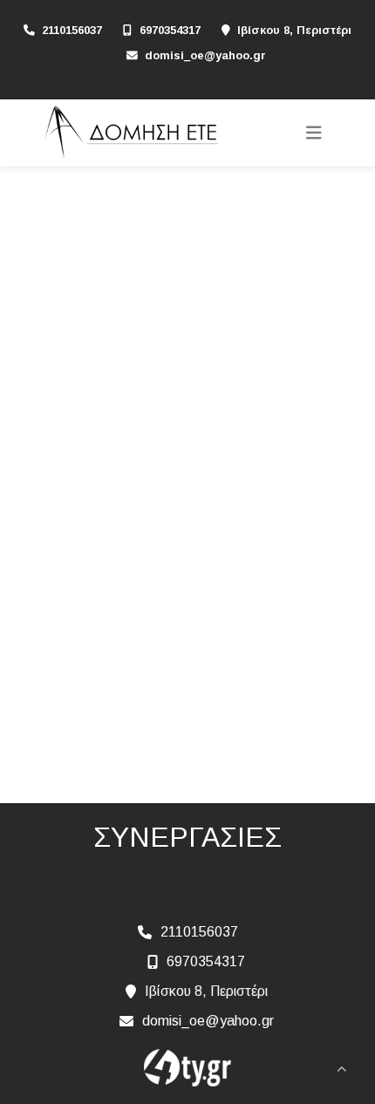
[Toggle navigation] (314, 133)
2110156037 (72, 30)
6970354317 (170, 30)
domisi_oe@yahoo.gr (205, 55)
